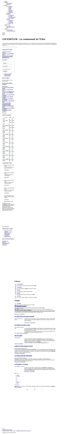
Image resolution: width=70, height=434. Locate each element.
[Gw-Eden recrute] (5, 226)
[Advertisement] (63, 41)
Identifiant (5, 63)
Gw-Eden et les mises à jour (22, 325)
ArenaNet (52, 386)
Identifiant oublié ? (7, 74)
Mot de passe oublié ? (8, 73)
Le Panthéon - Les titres (21, 364)
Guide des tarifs (7, 234)
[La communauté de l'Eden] (7, 429)
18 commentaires (22, 361)
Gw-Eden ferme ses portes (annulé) (24, 316)
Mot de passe (5, 66)
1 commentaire (21, 314)
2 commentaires (22, 353)
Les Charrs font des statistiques (23, 355)
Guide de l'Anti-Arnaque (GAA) (23, 346)
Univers (7, 430)
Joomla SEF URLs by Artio (16, 384)
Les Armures (6, 235)
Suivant (18, 382)
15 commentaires (32, 322)
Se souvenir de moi (6, 69)
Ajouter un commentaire (23, 333)
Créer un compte (7, 75)
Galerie (14, 430)
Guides (11, 430)
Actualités (4, 430)
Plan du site (29, 430)
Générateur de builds (19, 430)
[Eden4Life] (4, 244)
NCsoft (19, 387)
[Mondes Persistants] (6, 242)
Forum (25, 430)
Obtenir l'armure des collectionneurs (7, 233)
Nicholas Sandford (7, 236)
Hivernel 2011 (18, 335)
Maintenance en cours (20, 306)
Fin (17, 383)
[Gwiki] (4, 241)
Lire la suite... (6, 169)
